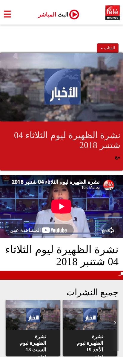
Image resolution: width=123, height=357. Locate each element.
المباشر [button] (51, 14)
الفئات (109, 48)
